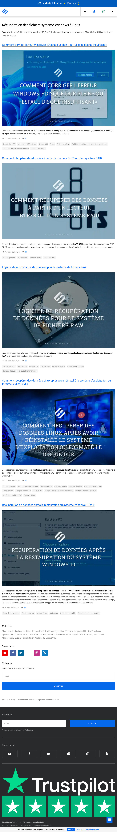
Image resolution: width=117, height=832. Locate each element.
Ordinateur (53, 613)
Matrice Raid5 (35, 257)
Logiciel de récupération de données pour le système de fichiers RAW (44, 267)
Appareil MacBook (80, 634)
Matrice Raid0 (23, 634)
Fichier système (63, 144)
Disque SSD (43, 144)
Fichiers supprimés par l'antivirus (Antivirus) (89, 144)
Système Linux (49, 257)
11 (26, 252)
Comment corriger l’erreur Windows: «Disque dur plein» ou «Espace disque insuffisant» (54, 44)
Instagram (37, 653)
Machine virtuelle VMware (27, 486)
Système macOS (9, 634)
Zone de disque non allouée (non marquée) (20, 371)
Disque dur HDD (9, 144)
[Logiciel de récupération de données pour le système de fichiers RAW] (58, 310)
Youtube (5, 653)
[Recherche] (85, 11)
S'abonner (58, 686)
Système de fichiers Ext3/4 (86, 491)
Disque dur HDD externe (26, 144)
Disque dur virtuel (96, 634)
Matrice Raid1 (36, 634)
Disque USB (45, 366)
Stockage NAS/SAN (23, 631)
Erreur (52, 144)
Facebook (13, 653)
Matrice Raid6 (8, 638)
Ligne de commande (75, 366)
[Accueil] (5, 11)
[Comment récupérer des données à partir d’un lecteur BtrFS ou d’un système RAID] (58, 201)
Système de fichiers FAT (12, 495)
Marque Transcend (23, 491)
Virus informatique (38, 148)
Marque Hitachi (60, 486)
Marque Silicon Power (93, 486)
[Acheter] (103, 11)
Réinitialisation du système (89, 613)
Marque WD (37, 491)
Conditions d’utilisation (11, 822)
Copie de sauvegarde (11, 613)
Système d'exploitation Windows (16, 148)
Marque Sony (8, 491)
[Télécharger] (94, 11)
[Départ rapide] (112, 11)
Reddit (29, 653)
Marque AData (46, 486)
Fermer (71, 829)
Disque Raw (22, 366)
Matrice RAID (22, 257)
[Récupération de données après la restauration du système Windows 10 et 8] (58, 548)
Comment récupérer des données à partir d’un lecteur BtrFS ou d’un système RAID (52, 158)
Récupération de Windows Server (57, 634)
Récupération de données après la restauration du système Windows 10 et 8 (48, 505)
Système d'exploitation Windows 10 (59, 491)
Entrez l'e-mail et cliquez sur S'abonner (17, 730)
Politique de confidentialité (88, 829)
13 (26, 481)
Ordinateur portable (68, 613)
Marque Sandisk (75, 486)
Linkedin (21, 653)
